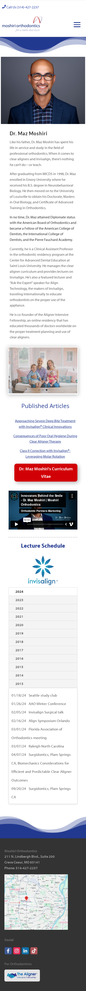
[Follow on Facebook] (8, 953)
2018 (19, 641)
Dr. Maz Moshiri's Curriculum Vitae (46, 472)
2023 (19, 600)
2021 (19, 616)
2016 (19, 658)
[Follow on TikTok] (34, 953)
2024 (19, 591)
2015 (19, 667)
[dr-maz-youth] (43, 392)
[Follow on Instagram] (17, 953)
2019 (19, 633)
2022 (19, 608)
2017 (19, 650)
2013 (19, 683)
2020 (19, 625)
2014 (19, 675)
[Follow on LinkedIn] (25, 953)
